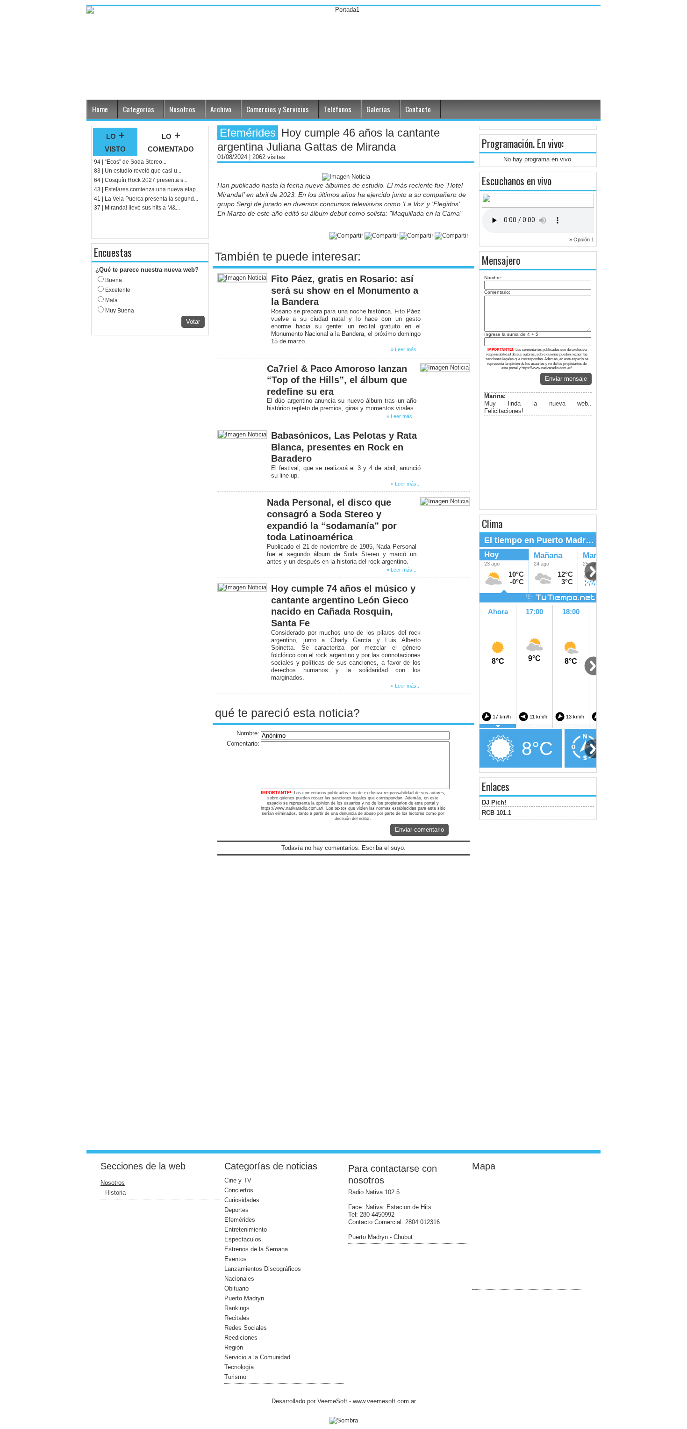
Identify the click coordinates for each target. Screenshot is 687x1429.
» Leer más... (406, 349)
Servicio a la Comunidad (257, 1357)
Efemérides (239, 1219)
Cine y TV (237, 1180)
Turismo (235, 1376)
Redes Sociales (245, 1327)
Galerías (378, 109)
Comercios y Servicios (277, 109)
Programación (507, 143)
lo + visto (115, 142)
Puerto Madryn (244, 1298)
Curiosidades (241, 1200)
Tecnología (239, 1367)
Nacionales (239, 1278)
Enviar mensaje (566, 378)
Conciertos (238, 1190)
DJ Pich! (494, 802)
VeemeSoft (333, 1401)
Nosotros (182, 109)
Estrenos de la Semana (256, 1249)
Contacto (418, 109)
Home (100, 109)
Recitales (237, 1317)
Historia (115, 1192)
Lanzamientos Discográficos (262, 1268)
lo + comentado (171, 142)
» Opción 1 (581, 239)
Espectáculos (242, 1239)
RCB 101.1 (496, 812)
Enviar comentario (419, 829)
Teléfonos (337, 109)
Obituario (236, 1288)
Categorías (138, 109)
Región (233, 1347)
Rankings (237, 1308)
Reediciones (241, 1337)
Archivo (220, 109)
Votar (193, 321)
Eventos (235, 1258)
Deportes (236, 1209)
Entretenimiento (245, 1229)
